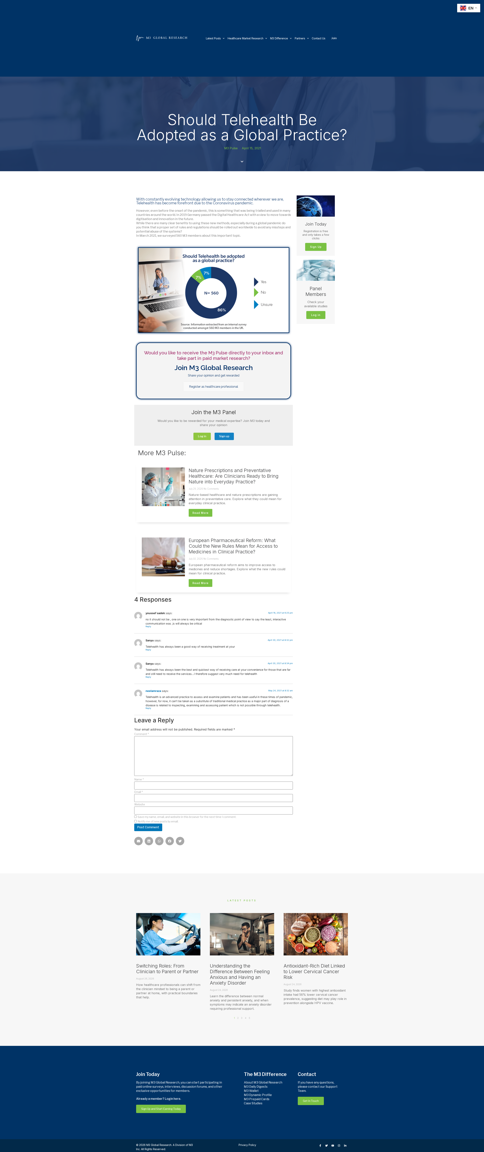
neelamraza (153, 690)
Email (138, 792)
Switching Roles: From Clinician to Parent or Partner (167, 968)
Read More (200, 512)
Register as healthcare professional (213, 386)
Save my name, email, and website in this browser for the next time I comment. (187, 817)
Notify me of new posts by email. (158, 821)
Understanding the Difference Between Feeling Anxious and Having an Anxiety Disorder (240, 974)
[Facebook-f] (320, 1145)
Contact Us (318, 38)
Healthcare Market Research (245, 38)
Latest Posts (213, 38)
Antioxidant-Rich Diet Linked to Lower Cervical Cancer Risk (314, 971)
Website (139, 804)
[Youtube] (332, 1145)
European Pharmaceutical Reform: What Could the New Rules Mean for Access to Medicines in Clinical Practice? (233, 546)
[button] (138, 841)
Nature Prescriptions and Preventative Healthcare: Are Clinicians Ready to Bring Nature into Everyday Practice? (233, 476)
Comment (141, 734)
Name (139, 779)
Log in (315, 315)
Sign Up (316, 247)
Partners (300, 38)
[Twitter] (326, 1145)
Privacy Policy (247, 1145)
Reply (148, 626)
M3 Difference (279, 38)
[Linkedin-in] (345, 1145)
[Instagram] (339, 1145)
